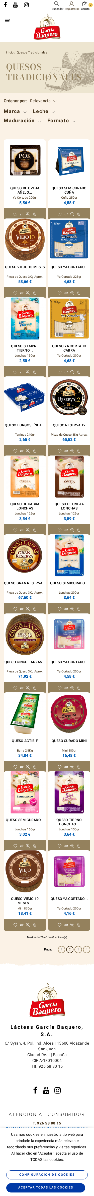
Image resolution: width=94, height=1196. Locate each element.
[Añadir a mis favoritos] (15, 214)
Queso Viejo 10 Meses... (25, 901)
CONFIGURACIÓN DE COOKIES (47, 1174)
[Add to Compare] (22, 214)
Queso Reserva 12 (69, 425)
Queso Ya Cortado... (69, 267)
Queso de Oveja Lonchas (69, 506)
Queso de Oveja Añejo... (24, 190)
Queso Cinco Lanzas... (25, 662)
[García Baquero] (47, 26)
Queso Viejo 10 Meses (25, 267)
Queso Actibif (25, 741)
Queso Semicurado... (69, 583)
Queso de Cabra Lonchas (25, 506)
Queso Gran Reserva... (25, 583)
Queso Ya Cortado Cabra (69, 348)
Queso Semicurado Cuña (69, 190)
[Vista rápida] (28, 214)
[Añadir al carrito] (34, 214)
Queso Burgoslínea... (25, 425)
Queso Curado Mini (69, 741)
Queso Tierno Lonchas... (69, 822)
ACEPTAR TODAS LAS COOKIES (45, 1187)
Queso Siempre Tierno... (25, 348)
